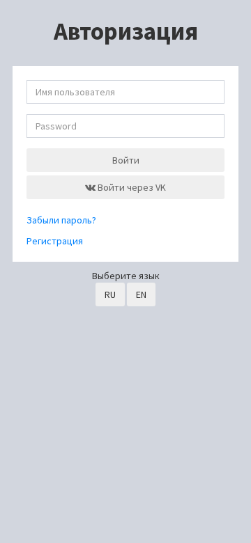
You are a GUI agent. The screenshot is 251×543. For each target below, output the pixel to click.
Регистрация (54, 241)
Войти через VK (131, 187)
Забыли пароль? (61, 220)
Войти (125, 160)
